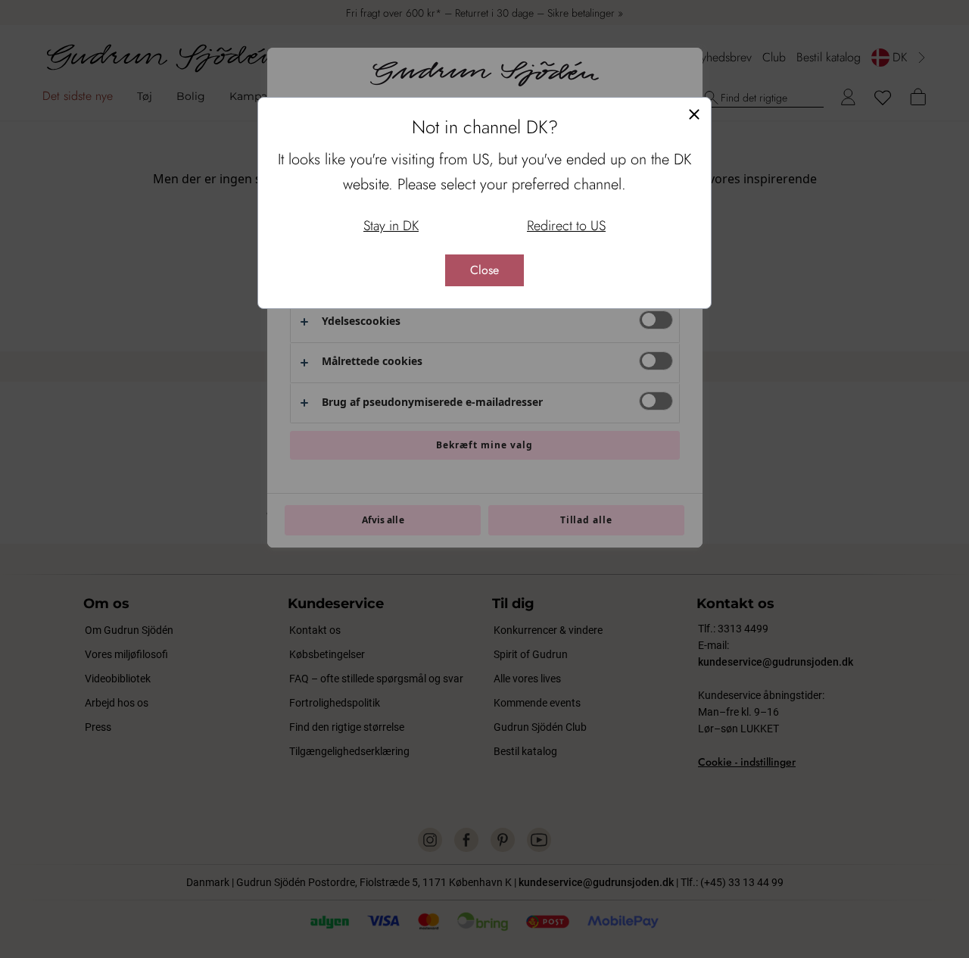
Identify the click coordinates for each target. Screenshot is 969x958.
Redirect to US (566, 226)
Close (484, 270)
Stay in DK (391, 226)
